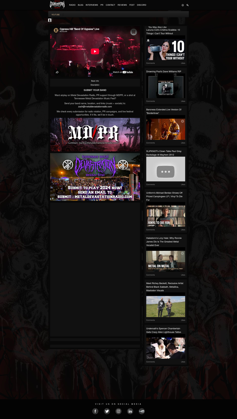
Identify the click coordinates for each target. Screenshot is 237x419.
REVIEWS (122, 4)
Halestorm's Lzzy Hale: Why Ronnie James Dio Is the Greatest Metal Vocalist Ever (164, 241)
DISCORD (141, 4)
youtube (55, 14)
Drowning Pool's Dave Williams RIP (163, 71)
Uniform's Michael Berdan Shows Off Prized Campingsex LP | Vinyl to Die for (164, 196)
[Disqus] (95, 237)
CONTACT (110, 4)
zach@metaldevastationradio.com (95, 106)
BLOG (80, 4)
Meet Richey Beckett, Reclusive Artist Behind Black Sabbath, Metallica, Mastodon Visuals (164, 286)
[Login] (182, 5)
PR (101, 4)
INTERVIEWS (92, 4)
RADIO (72, 4)
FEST (132, 4)
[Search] (187, 5)
